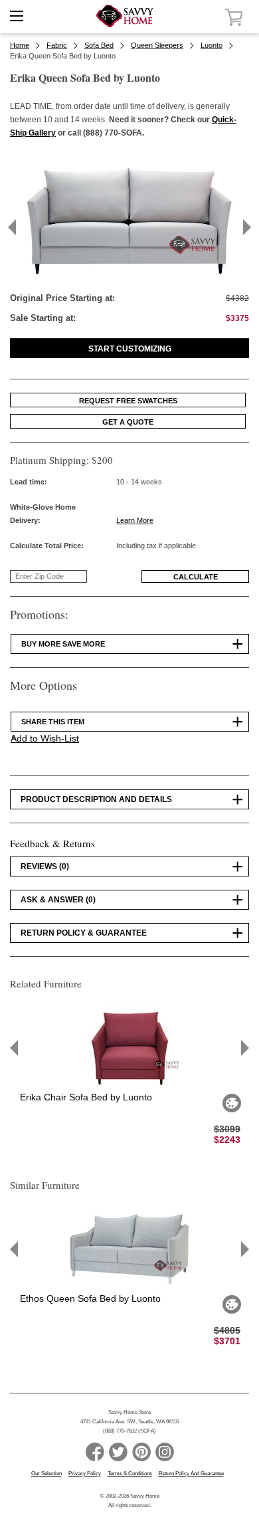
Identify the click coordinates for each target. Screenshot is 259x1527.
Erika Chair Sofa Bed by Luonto (86, 1097)
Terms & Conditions (130, 1473)
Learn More (134, 520)
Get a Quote (127, 422)
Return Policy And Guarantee (191, 1473)
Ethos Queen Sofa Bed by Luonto (90, 1298)
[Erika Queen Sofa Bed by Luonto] (129, 277)
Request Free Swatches (128, 401)
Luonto (211, 45)
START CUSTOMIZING (129, 349)
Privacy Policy (84, 1473)
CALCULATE (195, 577)
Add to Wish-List (45, 738)
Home (19, 45)
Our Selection (46, 1473)
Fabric (56, 45)
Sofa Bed (99, 45)
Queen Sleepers (157, 45)
